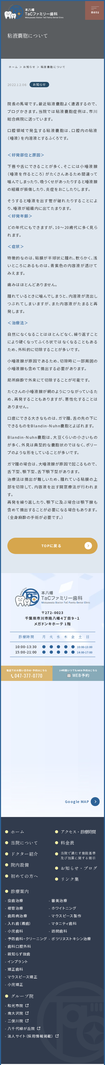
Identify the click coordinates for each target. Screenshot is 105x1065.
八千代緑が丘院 (21, 1028)
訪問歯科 (59, 930)
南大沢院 (15, 1013)
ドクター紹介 (24, 854)
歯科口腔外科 (19, 946)
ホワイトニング (63, 908)
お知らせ (29, 67)
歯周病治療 (17, 915)
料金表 (67, 842)
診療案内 (20, 891)
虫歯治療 (15, 900)
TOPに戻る (51, 545)
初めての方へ (24, 876)
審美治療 (59, 900)
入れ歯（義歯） (20, 923)
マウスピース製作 (66, 915)
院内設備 (20, 865)
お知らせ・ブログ (79, 868)
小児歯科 (15, 930)
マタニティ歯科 (64, 923)
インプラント (18, 961)
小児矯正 (15, 984)
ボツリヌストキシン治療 (71, 938)
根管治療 (15, 908)
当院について (24, 842)
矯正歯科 (15, 969)
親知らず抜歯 (19, 953)
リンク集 (70, 879)
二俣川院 (15, 1020)
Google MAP (77, 801)
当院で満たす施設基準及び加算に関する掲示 (78, 855)
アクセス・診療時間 (78, 831)
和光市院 (15, 1005)
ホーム (13, 67)
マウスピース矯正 (22, 976)
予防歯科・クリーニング (27, 938)
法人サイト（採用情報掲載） (31, 1036)
